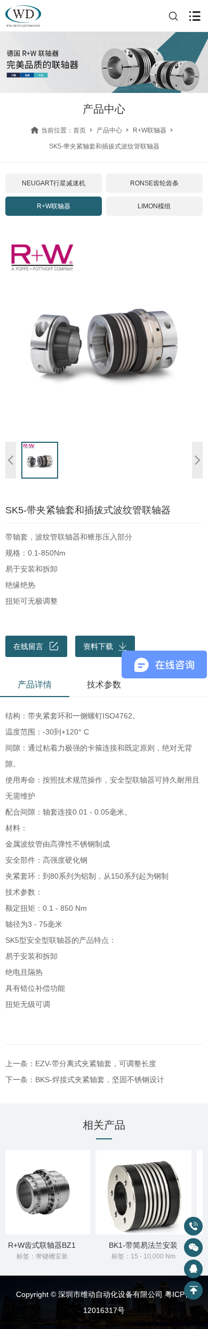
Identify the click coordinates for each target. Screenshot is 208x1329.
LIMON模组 (154, 206)
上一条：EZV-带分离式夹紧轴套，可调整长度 (80, 1063)
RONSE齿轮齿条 (154, 183)
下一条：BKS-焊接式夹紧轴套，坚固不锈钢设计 (84, 1079)
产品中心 (109, 130)
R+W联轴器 (149, 130)
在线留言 (28, 646)
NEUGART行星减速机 (53, 183)
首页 (79, 130)
